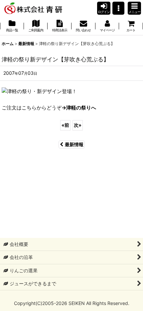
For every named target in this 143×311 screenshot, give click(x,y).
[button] (118, 8)
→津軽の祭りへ (79, 107)
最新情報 (74, 144)
